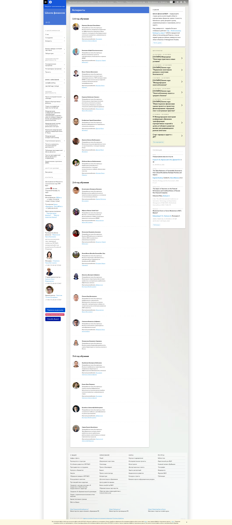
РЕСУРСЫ (161, 455)
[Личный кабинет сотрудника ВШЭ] (181, 2)
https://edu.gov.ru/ (114, 509)
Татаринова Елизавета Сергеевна (92, 341)
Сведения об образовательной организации (83, 491)
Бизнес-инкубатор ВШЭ (106, 485)
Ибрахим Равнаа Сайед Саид (90, 210)
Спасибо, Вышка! (53, 319)
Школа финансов (55, 12)
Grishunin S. (166, 196)
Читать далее (157, 43)
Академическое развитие (136, 473)
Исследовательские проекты (137, 461)
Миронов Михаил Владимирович (91, 140)
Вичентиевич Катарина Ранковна (92, 189)
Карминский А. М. (166, 159)
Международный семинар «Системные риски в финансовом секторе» (53, 125)
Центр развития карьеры (107, 482)
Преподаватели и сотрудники (79, 467)
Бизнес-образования (51, 205)
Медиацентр (161, 470)
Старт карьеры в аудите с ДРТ (162, 135)
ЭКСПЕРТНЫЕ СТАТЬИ (52, 86)
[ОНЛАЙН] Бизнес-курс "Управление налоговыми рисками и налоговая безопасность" (162, 70)
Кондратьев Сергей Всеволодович (91, 120)
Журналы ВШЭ (162, 473)
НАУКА (131, 455)
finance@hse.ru (58, 206)
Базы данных (48, 172)
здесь (146, 521)
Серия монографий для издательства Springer (52, 107)
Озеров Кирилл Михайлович (90, 427)
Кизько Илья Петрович (88, 384)
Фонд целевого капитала (77, 479)
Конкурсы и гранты (134, 476)
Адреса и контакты (88, 518)
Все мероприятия (158, 142)
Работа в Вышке (74, 502)
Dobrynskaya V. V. (158, 216)
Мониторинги (133, 464)
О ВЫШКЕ (73, 455)
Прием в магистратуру (106, 473)
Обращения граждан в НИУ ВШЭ (79, 476)
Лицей (101, 458)
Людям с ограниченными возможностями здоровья (82, 495)
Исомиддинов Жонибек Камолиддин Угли (93, 253)
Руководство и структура (77, 461)
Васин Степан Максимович (90, 72)
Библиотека (161, 458)
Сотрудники (49, 38)
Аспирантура (103, 476)
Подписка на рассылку (55, 310)
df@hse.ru (59, 197)
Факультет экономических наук (55, 6)
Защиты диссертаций (135, 470)
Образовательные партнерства (109, 488)
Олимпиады (103, 464)
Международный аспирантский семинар (52, 136)
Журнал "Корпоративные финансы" (55, 314)
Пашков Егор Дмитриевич (89, 296)
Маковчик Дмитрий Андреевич (91, 275)
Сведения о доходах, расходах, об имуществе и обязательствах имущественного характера (80, 486)
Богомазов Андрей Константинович (92, 50)
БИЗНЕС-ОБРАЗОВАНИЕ (52, 80)
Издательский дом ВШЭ (165, 461)
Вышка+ (102, 470)
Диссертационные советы (136, 467)
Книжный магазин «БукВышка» (166, 464)
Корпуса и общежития (76, 470)
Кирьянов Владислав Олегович (90, 97)
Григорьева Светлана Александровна (92, 40)
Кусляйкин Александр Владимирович (92, 407)
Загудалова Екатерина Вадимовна (92, 363)
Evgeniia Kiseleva (158, 178)
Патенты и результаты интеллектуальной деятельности (52, 145)
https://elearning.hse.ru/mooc (157, 509)
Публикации (157, 150)
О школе (156, 10)
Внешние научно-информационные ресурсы (141, 479)
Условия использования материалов (102, 518)
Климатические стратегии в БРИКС (53, 162)
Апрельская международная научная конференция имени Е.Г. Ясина (53, 131)
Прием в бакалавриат (106, 467)
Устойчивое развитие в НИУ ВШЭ (80, 464)
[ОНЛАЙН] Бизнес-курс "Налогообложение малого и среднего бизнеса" (163, 93)
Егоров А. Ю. (156, 159)
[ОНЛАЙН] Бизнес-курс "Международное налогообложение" (162, 82)
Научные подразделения (136, 458)
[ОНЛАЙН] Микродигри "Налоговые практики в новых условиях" (164, 59)
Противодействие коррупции (79, 482)
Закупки (72, 473)
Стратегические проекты (53, 141)
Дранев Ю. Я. (176, 159)
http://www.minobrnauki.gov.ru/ (79, 509)
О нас (47, 34)
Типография (161, 467)
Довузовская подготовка (107, 461)
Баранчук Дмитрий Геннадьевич (91, 25)
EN (173, 2)
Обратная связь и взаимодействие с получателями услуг (110, 492)
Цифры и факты (74, 458)
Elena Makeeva (174, 178)
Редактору (183, 518)
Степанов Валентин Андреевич (91, 321)
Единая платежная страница (78, 499)
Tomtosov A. (167, 216)
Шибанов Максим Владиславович (91, 161)
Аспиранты (48, 41)
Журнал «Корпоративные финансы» (52, 102)
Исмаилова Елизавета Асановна (91, 232)
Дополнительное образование (109, 479)
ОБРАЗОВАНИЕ (104, 455)
